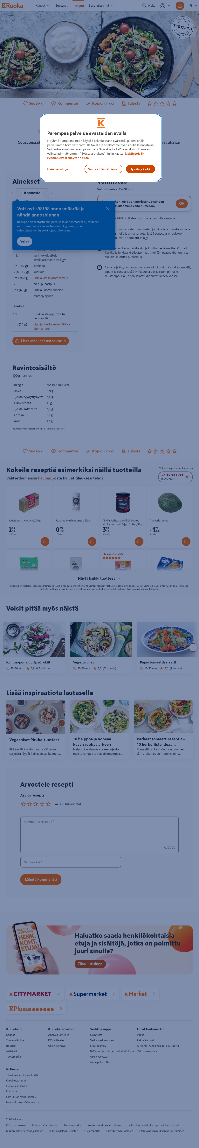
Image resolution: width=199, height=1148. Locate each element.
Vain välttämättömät (103, 169)
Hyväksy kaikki (140, 169)
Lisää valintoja (57, 169)
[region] (101, 148)
